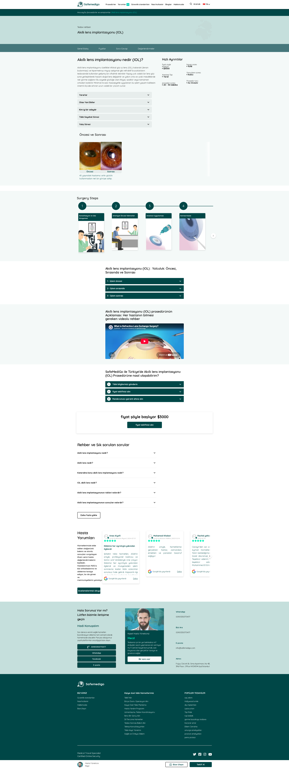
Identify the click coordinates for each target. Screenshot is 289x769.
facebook (96, 659)
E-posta (96, 665)
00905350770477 (98, 647)
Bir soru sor (144, 659)
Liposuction (189, 708)
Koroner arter (190, 723)
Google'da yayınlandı (117, 578)
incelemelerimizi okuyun (89, 590)
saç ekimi (188, 698)
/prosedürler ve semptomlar (98, 12)
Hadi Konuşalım (88, 626)
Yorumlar (123, 4)
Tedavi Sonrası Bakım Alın (135, 723)
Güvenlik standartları (140, 4)
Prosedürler (111, 4)
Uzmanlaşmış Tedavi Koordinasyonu (139, 712)
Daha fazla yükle (88, 515)
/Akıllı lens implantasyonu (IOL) (124, 12)
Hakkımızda (179, 4)
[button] (114, 95)
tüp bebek (189, 716)
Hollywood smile (191, 701)
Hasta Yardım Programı (134, 708)
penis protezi (190, 737)
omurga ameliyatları (193, 730)
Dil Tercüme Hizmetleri (133, 719)
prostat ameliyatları (193, 734)
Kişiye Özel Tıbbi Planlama (135, 705)
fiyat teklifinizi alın (145, 425)
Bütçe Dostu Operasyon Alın (136, 701)
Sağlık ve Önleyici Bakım (134, 734)
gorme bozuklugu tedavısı (195, 719)
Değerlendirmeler (146, 48)
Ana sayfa (82, 12)
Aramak (196, 4)
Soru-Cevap (122, 48)
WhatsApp (96, 653)
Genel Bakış (83, 48)
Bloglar (168, 4)
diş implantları (190, 705)
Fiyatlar (102, 48)
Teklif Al (201, 764)
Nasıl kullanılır (157, 4)
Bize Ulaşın (81, 708)
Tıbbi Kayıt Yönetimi (132, 730)
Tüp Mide (188, 712)
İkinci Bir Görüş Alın (132, 716)
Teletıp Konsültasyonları (134, 726)
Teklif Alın (128, 698)
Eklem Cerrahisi (191, 726)
